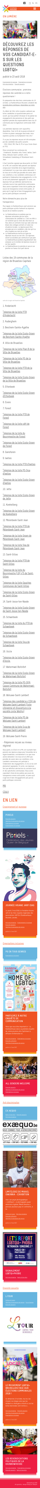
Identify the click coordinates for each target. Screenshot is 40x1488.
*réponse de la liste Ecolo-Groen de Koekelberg (19, 512)
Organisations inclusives (25, 82)
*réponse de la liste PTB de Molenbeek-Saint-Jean (16, 527)
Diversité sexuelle (20, 84)
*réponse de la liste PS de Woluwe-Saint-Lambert (15, 719)
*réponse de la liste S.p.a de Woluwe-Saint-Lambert (16, 728)
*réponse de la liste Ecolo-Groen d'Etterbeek (19, 394)
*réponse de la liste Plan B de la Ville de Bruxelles (18, 350)
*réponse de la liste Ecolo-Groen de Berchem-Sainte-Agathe (19, 335)
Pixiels (9, 814)
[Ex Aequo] (20, 1132)
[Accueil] (9, 8)
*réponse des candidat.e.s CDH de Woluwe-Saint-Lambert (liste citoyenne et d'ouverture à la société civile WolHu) (19, 706)
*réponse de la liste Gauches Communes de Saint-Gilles (17, 584)
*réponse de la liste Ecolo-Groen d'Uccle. (19, 659)
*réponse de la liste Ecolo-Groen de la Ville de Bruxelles (19, 379)
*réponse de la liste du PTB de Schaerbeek (18, 624)
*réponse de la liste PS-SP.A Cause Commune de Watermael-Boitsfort (19, 686)
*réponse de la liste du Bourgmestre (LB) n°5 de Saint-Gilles (18, 573)
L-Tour (9, 1296)
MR (4, 785)
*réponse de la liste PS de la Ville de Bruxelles (17, 360)
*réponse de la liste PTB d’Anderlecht (15, 313)
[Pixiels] (20, 838)
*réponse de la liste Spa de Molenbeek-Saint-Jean (16, 546)
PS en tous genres (16, 951)
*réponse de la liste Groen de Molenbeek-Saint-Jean (17, 537)
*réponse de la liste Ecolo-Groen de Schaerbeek (19, 634)
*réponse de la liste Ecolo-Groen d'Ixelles (19, 481)
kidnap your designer (32, 1484)
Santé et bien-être (10, 1114)
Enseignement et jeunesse (10, 82)
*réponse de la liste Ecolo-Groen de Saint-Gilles (19, 593)
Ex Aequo (11, 1110)
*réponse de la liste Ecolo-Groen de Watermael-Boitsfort (19, 674)
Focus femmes (29, 1302)
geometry (19, 1484)
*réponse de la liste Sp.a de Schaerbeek (16, 643)
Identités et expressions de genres (15, 821)
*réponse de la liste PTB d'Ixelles (19, 464)
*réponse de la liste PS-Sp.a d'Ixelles (16, 472)
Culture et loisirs (10, 1214)
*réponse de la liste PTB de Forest (16, 416)
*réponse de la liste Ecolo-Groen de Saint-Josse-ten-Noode (19, 609)
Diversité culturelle (11, 1041)
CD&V (6, 791)
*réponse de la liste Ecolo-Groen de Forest (19, 444)
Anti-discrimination (8, 84)
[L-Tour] (20, 1325)
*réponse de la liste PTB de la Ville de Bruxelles (17, 369)
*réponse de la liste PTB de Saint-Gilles (16, 562)
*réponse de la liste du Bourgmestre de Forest (14, 434)
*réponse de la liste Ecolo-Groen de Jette (19, 496)
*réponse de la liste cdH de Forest (16, 425)
